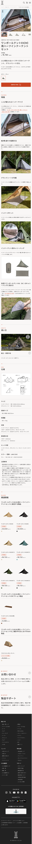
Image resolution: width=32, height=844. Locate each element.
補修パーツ (20, 744)
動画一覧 (4, 770)
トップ (2, 7)
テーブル (19, 728)
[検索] (24, 3)
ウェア (3, 740)
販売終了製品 (21, 768)
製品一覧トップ (5, 724)
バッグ (19, 740)
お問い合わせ (5, 824)
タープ (3, 728)
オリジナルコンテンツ (22, 758)
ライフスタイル (5, 742)
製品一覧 (7, 7)
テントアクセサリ (13, 7)
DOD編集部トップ (6, 766)
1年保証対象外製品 (22, 777)
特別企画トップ (21, 751)
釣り (18, 742)
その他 (3, 744)
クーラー (4, 735)
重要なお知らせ (5, 756)
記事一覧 (4, 768)
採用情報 (26, 822)
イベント (4, 758)
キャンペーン (20, 756)
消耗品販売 (20, 779)
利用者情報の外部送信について (8, 822)
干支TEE (20, 760)
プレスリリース (5, 760)
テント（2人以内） (6, 726)
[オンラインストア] (27, 3)
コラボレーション (21, 753)
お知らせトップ (5, 751)
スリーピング (5, 733)
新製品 (19, 724)
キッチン (19, 735)
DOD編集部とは (5, 772)
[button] (4, 34)
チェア (3, 731)
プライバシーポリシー (7, 820)
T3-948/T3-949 (9, 293)
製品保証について (21, 775)
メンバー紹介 (5, 775)
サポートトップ (21, 766)
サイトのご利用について (19, 820)
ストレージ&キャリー (22, 733)
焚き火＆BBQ (20, 731)
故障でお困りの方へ (22, 772)
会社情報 (20, 822)
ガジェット (4, 737)
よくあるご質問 (21, 781)
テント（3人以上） (22, 726)
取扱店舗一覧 (21, 770)
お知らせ (4, 753)
